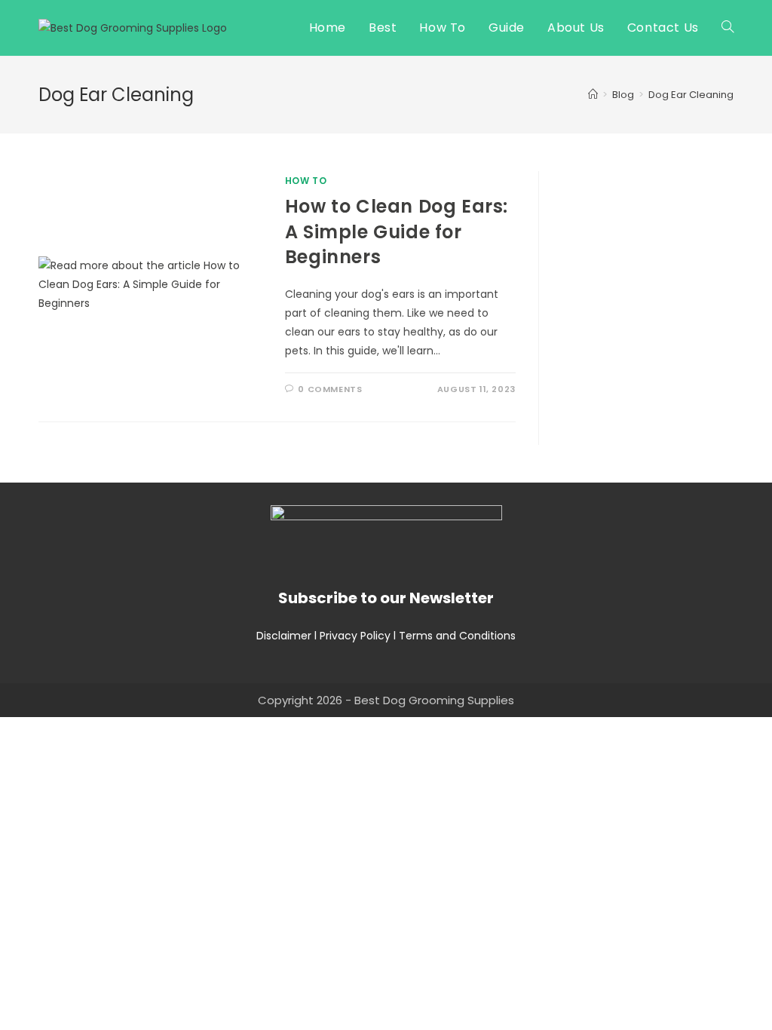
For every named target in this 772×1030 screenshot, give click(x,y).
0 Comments (330, 389)
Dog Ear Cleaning (691, 94)
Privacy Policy (355, 635)
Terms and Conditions (457, 635)
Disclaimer (283, 635)
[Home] (593, 94)
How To (306, 180)
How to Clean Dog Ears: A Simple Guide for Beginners (396, 231)
